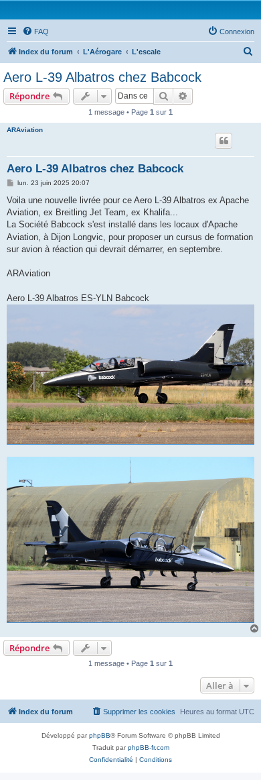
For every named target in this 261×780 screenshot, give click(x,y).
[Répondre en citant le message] (223, 141)
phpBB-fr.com (148, 747)
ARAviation (25, 129)
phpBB (99, 735)
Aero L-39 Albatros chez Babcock (102, 77)
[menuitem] (35, 31)
